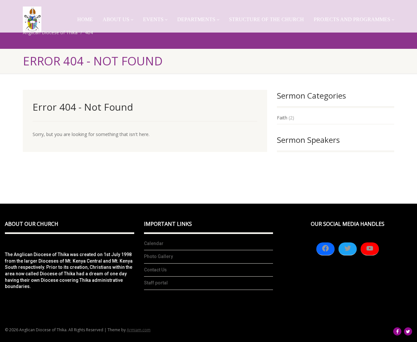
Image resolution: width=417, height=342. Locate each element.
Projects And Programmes (352, 19)
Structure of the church (266, 19)
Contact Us (155, 269)
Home (85, 19)
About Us (116, 19)
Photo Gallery (158, 256)
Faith (282, 118)
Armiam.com (139, 330)
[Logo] (32, 19)
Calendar (154, 243)
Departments (196, 19)
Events (153, 19)
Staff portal (156, 282)
